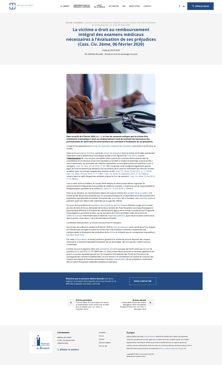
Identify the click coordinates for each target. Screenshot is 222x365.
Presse (101, 336)
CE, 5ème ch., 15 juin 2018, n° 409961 (116, 188)
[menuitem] (65, 6)
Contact (147, 6)
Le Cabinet (65, 6)
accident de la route (75, 235)
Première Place (140, 356)
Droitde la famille (99, 6)
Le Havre (167, 348)
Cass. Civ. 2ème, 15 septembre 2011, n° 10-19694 (125, 173)
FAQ (123, 6)
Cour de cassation (120, 227)
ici (100, 136)
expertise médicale (147, 198)
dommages (116, 198)
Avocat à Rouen (149, 336)
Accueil (69, 23)
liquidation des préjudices (102, 205)
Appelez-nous (201, 6)
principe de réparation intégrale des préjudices (111, 146)
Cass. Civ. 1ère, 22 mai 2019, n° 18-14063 (93, 166)
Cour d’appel (121, 205)
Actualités (114, 6)
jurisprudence (81, 239)
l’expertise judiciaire (116, 215)
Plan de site (103, 346)
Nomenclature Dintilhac (84, 153)
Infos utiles (134, 6)
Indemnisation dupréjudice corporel (81, 6)
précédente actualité (108, 249)
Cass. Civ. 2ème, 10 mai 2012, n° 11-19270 (133, 171)
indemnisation (119, 259)
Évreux (161, 348)
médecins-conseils (74, 215)
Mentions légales (105, 343)
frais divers (132, 155)
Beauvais (174, 348)
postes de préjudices (113, 153)
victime (112, 232)
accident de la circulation (138, 193)
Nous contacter (142, 281)
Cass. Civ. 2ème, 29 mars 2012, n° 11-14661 (84, 173)
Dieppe (180, 348)
